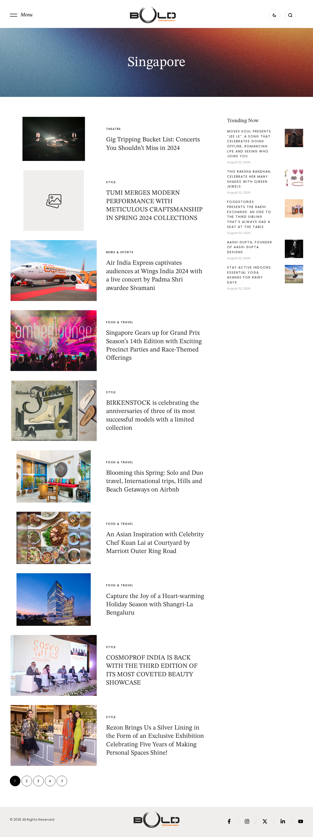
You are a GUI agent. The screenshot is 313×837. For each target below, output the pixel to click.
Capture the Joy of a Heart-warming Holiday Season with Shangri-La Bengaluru (155, 604)
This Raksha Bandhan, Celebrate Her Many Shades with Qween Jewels (249, 179)
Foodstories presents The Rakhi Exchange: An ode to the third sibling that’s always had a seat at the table (249, 214)
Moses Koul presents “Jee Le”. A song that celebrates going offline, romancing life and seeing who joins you (249, 144)
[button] (21, 15)
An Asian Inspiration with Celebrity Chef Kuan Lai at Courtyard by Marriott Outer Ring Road (155, 543)
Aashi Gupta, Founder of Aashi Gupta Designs (249, 247)
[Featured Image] (53, 139)
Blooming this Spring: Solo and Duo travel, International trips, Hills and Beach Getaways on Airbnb (154, 481)
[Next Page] (62, 781)
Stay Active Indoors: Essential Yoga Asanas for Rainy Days (249, 275)
